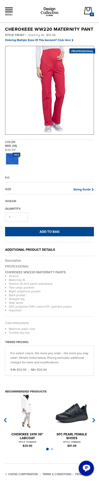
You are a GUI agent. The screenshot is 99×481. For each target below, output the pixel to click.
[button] (49, 90)
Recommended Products (25, 391)
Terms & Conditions (57, 474)
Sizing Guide (82, 189)
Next (93, 420)
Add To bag (49, 231)
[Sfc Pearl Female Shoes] (72, 412)
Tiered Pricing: (17, 342)
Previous (5, 420)
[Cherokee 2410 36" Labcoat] (27, 412)
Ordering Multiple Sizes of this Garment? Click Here (38, 40)
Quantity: (13, 208)
